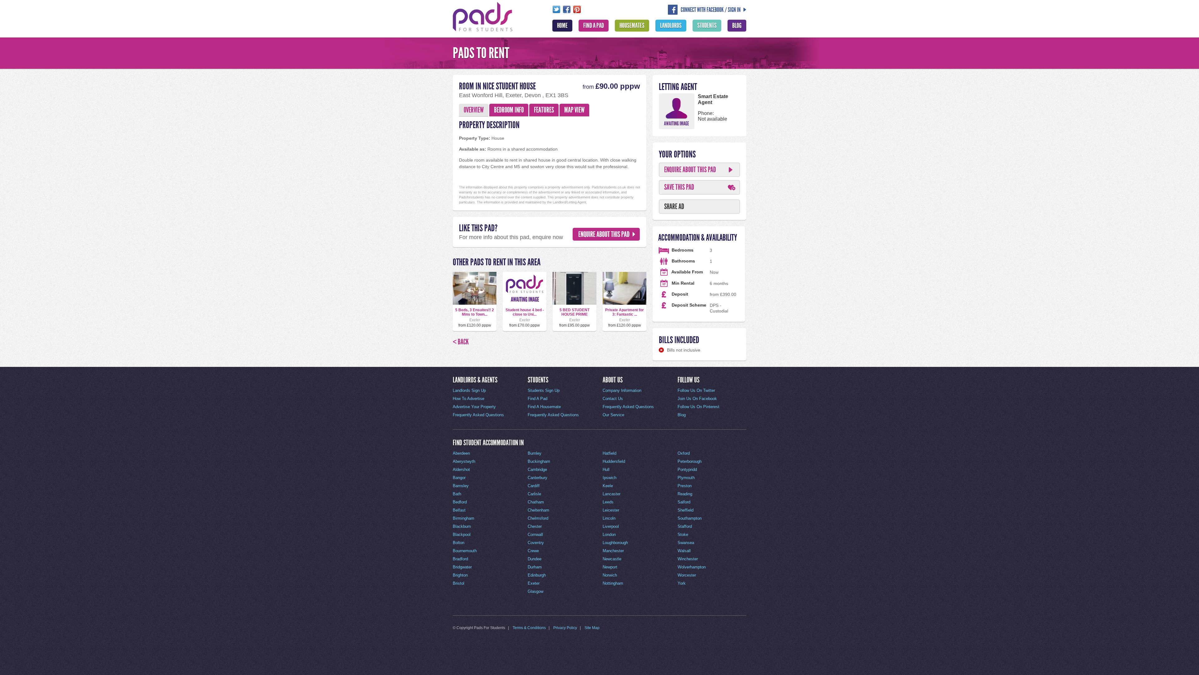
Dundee (534, 559)
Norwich (610, 575)
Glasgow (535, 591)
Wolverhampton (692, 567)
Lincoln (609, 518)
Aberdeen (461, 453)
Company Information (622, 390)
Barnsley (461, 485)
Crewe (533, 550)
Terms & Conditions (529, 628)
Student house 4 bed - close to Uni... (525, 312)
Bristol (458, 583)
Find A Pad (593, 26)
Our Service (613, 414)
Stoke (683, 534)
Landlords (671, 26)
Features (544, 110)
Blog (737, 26)
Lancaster (611, 494)
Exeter (534, 583)
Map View (574, 110)
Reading (685, 494)
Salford (684, 502)
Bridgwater (462, 567)
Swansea (686, 542)
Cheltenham (538, 510)
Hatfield (609, 453)
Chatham (536, 502)
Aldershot (461, 469)
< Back (461, 342)
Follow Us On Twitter (696, 390)
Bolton (458, 542)
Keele (608, 485)
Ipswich (609, 477)
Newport (610, 567)
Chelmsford (538, 518)
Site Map (592, 628)
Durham (535, 567)
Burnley (534, 453)
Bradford (460, 559)
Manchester (613, 550)
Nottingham (613, 583)
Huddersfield (614, 461)
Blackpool (462, 534)
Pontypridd (687, 469)
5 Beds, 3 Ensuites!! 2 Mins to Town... (474, 312)
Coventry (536, 542)
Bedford (460, 502)
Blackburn (462, 526)
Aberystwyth (464, 461)
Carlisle (534, 494)
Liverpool (611, 526)
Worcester (687, 575)
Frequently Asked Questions (478, 414)
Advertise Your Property (474, 406)
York (682, 583)
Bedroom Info (509, 110)
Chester (535, 526)
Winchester (688, 559)
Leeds (608, 502)
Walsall (684, 550)
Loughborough (615, 542)
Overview (474, 110)
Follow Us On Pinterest (698, 406)
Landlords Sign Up (469, 390)
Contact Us (613, 398)
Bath (457, 494)
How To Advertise (468, 398)
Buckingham (539, 461)
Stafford (685, 526)
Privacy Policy (565, 628)
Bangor (459, 477)
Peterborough (690, 461)
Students (707, 26)
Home (562, 26)
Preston (685, 485)
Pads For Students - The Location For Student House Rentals (483, 16)
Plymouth (686, 477)
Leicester (611, 510)
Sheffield (685, 510)
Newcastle (612, 559)
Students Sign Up (544, 390)
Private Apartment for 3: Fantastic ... (624, 312)
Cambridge (537, 469)
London (609, 534)
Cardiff (534, 485)
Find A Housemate (544, 406)
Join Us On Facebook (697, 398)
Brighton (460, 575)
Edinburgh (537, 575)
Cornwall (535, 534)
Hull (606, 469)
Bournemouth (465, 550)
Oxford (684, 453)
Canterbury (537, 477)
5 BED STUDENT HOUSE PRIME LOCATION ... (575, 314)
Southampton (690, 518)
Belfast (459, 510)
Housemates (631, 26)
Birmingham (463, 518)
